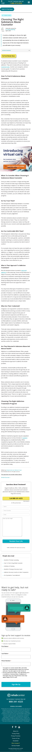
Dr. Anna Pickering (10, 29)
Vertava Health (16, 745)
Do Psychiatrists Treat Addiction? (12, 575)
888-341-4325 (16, 701)
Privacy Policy (15, 733)
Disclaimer (16, 741)
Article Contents (6, 50)
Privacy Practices (15, 736)
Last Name (5, 653)
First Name (5, 646)
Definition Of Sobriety (9, 566)
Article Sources (5, 477)
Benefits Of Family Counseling (11, 560)
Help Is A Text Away (7, 9)
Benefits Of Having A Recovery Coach (13, 569)
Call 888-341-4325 (16, 498)
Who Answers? (26, 501)
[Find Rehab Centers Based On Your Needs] (16, 695)
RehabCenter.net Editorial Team (14, 470)
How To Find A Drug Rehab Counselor (13, 563)
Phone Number (6, 661)
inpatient (24, 438)
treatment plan (5, 67)
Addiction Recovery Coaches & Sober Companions (16, 572)
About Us (15, 731)
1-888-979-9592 (16, 2)
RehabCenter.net (17, 748)
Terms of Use (15, 738)
